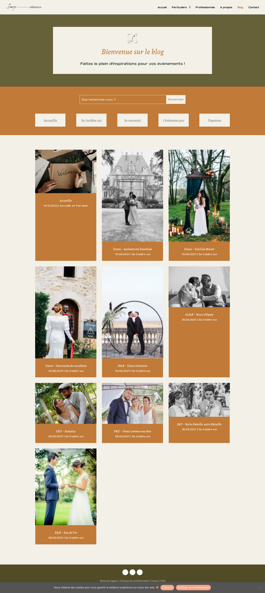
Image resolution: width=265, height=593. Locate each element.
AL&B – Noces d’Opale (199, 314)
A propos (226, 7)
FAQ (163, 580)
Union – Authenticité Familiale (132, 248)
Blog (240, 7)
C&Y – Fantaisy (66, 431)
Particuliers (179, 7)
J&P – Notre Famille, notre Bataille (199, 423)
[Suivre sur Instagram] (125, 572)
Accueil (162, 7)
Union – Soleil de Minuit (199, 248)
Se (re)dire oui (141, 254)
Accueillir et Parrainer (74, 205)
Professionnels (205, 7)
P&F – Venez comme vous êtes (132, 431)
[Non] (260, 587)
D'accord (167, 587)
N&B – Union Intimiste (132, 365)
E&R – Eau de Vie (66, 532)
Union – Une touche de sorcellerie (66, 365)
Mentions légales (109, 580)
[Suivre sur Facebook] (140, 572)
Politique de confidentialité (134, 580)
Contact (253, 7)
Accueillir (66, 200)
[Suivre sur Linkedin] (132, 572)
